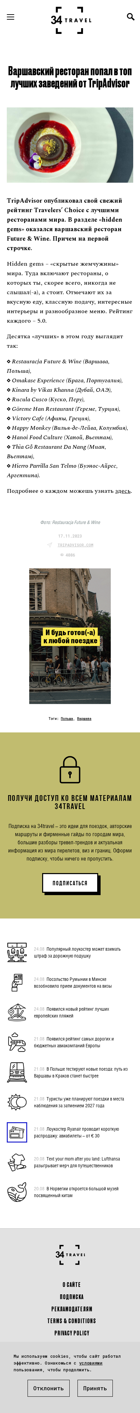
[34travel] (71, 20)
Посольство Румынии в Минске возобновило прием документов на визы (73, 982)
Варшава (84, 718)
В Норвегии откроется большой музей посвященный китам (76, 1192)
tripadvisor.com (75, 544)
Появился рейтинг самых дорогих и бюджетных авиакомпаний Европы (74, 1042)
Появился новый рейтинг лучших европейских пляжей (71, 1012)
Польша (67, 718)
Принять (95, 1388)
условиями (91, 1363)
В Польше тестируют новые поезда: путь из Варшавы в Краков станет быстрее (81, 1072)
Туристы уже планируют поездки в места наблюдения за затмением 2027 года (79, 1102)
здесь (122, 491)
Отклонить (48, 1388)
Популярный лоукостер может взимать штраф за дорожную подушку (77, 952)
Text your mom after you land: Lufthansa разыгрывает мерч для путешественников (77, 1162)
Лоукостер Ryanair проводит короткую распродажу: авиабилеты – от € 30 (76, 1132)
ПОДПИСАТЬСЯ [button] (70, 883)
